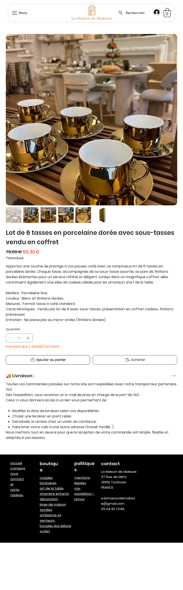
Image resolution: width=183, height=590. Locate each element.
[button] (167, 12)
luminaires (48, 483)
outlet (45, 531)
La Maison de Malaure (91, 18)
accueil (16, 463)
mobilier (46, 477)
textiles (46, 509)
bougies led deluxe (55, 525)
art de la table (52, 488)
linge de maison (53, 504)
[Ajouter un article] (28, 338)
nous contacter (17, 479)
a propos (17, 468)
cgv (77, 488)
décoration (49, 499)
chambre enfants (54, 493)
